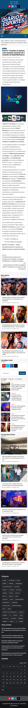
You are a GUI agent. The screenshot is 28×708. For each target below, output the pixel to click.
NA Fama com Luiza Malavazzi (10, 611)
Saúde (21, 615)
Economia (11, 589)
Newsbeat (5, 615)
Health (11, 599)
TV (16, 621)
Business (4, 583)
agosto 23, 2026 (16, 302)
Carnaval (11, 583)
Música (9, 608)
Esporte (11, 593)
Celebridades (19, 583)
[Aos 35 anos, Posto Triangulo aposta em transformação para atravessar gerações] (5, 396)
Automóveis (13, 393)
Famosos (4, 48)
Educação (18, 589)
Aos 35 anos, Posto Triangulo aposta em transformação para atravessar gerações (16, 397)
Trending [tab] (19, 379)
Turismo (11, 621)
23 (24, 679)
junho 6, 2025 (17, 57)
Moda (4, 608)
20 (14, 679)
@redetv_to (14, 239)
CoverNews (23, 703)
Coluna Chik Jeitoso (7, 586)
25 (7, 683)
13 (14, 676)
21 (17, 679)
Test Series (13, 618)
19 (10, 679)
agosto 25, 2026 (16, 461)
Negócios (21, 611)
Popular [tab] (11, 379)
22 (21, 679)
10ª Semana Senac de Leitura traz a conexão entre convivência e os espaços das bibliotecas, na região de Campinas (13, 258)
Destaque (17, 586)
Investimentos (6, 602)
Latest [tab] (4, 379)
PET (10, 615)
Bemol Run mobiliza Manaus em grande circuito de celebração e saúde (18, 407)
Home (11, 3)
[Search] (25, 35)
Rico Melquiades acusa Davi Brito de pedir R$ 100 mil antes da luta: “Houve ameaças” (13, 326)
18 (7, 679)
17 (3, 679)
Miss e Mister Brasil (16, 605)
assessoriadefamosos (8, 57)
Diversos (5, 589)
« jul (3, 689)
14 (17, 676)
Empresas (5, 593)
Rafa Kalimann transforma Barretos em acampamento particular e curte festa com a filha (13, 352)
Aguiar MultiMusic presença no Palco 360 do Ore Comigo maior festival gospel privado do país (18, 387)
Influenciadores (19, 599)
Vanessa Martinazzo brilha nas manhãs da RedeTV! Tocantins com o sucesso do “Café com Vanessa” (14, 266)
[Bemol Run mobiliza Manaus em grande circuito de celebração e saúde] (5, 406)
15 (21, 676)
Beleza (18, 580)
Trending (16, 3)
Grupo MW (5, 599)
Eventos (12, 404)
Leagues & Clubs (6, 605)
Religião (15, 615)
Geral (12, 383)
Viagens (21, 621)
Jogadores (14, 602)
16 (24, 676)
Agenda (4, 580)
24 (3, 683)
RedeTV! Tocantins (16, 242)
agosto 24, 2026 (16, 487)
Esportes (17, 593)
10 (3, 676)
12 (10, 676)
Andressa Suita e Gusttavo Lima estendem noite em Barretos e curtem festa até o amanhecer (13, 299)
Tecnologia (5, 618)
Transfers (20, 618)
